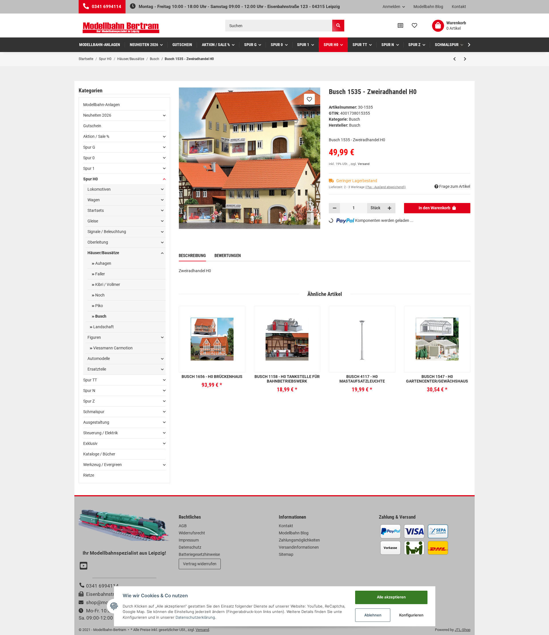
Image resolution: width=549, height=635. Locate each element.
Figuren (94, 337)
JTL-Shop (462, 630)
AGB (183, 525)
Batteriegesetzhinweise (199, 554)
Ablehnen (372, 615)
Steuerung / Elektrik (100, 433)
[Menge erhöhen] (389, 208)
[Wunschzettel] (414, 25)
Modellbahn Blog (428, 6)
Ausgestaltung (96, 422)
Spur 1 (89, 168)
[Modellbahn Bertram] (121, 28)
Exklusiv (90, 443)
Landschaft (103, 327)
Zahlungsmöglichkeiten (299, 540)
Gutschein (92, 126)
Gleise (92, 221)
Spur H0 (90, 179)
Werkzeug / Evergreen (102, 464)
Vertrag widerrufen (199, 564)
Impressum (189, 540)
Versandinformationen (299, 547)
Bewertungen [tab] (227, 255)
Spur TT (90, 380)
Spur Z (89, 401)
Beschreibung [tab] (192, 255)
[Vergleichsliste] (400, 25)
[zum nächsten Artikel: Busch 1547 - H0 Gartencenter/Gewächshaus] (465, 59)
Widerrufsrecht (192, 533)
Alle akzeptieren (391, 597)
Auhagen (102, 263)
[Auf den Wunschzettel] (309, 99)
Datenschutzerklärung (195, 617)
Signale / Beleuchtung (106, 231)
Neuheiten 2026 (97, 115)
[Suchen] (338, 25)
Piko (98, 305)
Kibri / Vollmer (107, 284)
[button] (393, 7)
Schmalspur (93, 411)
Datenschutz (190, 547)
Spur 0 (89, 158)
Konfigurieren (411, 615)
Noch (99, 295)
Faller (99, 274)
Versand (363, 164)
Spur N (89, 390)
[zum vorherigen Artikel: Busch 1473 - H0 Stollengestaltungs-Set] (454, 59)
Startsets (95, 210)
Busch (354, 119)
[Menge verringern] (334, 208)
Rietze (88, 475)
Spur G (89, 147)
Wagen (93, 200)
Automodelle (98, 358)
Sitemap (286, 554)
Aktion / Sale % (96, 136)
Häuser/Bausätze (103, 252)
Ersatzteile (96, 369)
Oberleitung (97, 242)
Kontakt (459, 6)
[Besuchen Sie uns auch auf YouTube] (84, 566)
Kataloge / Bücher (99, 454)
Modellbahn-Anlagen (101, 104)
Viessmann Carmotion (112, 348)
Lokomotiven (99, 189)
